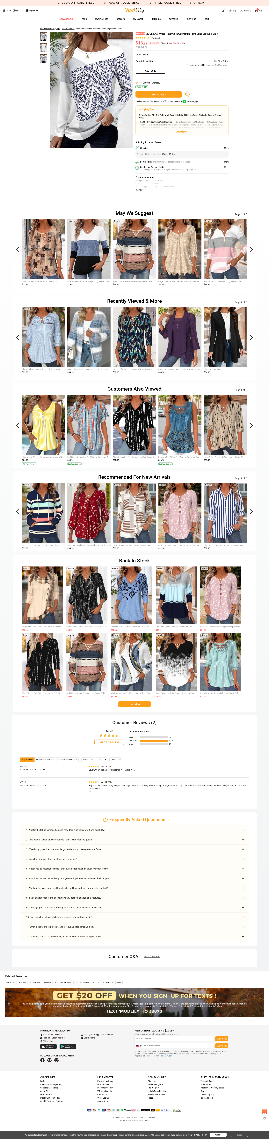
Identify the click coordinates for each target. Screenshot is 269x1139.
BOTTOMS (173, 19)
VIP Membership (104, 1091)
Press (150, 1098)
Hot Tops (22, 982)
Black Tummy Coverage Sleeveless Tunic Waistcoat (89, 457)
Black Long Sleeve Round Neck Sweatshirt (176, 369)
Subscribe (222, 1039)
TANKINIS (156, 19)
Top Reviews (27, 759)
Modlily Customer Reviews (51, 1101)
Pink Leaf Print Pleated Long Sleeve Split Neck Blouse (223, 627)
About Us (152, 1081)
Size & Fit (44, 1091)
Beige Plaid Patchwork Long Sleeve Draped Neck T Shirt (46, 627)
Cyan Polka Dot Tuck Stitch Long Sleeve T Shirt (220, 693)
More (226, 148)
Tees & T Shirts (65, 982)
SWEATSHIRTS (101, 19)
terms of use (130, 1120)
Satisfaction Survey (156, 1094)
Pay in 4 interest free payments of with (159, 101)
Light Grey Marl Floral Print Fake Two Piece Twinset (89, 369)
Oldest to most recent (67, 759)
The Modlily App (207, 1094)
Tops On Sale (35, 982)
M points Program (105, 1088)
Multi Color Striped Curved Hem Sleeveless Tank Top (44, 457)
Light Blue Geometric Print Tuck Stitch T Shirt (175, 627)
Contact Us (102, 1094)
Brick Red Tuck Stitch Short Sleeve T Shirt (175, 457)
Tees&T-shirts (68, 29)
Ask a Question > (152, 956)
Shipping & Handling (49, 1088)
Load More (134, 704)
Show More (181, 132)
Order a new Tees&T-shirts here (217, 65)
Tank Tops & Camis (82, 982)
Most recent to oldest (45, 759)
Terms (162, 1056)
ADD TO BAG (158, 94)
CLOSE (239, 1135)
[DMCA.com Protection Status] (177, 1110)
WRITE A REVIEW (109, 742)
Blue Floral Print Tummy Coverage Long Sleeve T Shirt (134, 627)
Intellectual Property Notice (212, 1088)
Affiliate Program (155, 1084)
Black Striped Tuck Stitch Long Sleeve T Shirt (41, 693)
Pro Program (153, 1088)
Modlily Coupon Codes (50, 1098)
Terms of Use (206, 1081)
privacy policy (144, 1120)
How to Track (46, 1094)
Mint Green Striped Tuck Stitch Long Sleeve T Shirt (134, 369)
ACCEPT (218, 1135)
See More (139, 190)
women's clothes (47, 29)
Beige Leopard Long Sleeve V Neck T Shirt (40, 281)
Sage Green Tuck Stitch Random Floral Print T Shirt (180, 281)
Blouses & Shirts (50, 982)
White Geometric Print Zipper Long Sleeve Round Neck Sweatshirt (139, 693)
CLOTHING (191, 19)
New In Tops (10, 982)
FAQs (42, 1081)
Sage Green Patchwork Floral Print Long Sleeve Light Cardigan (49, 369)
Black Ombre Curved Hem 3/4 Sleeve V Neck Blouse (88, 627)
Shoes (119, 982)
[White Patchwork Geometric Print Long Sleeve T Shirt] (91, 90)
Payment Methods (105, 1081)
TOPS (84, 19)
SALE (207, 19)
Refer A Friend (206, 1098)
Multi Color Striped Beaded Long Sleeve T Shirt (86, 693)
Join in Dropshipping (157, 1091)
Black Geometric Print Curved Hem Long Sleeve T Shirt (179, 693)
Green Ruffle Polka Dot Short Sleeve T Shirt (131, 457)
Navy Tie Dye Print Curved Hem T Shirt (83, 281)
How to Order (103, 1084)
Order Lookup (103, 1098)
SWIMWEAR (138, 19)
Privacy (168, 1056)
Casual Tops (108, 982)
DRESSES (121, 19)
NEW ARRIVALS (66, 19)
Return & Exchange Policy (51, 1084)
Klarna (203, 1091)
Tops (58, 29)
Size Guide (222, 61)
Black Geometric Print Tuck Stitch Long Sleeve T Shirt (135, 281)
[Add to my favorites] (187, 94)
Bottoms (96, 982)
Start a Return (103, 1101)
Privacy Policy (206, 1084)
